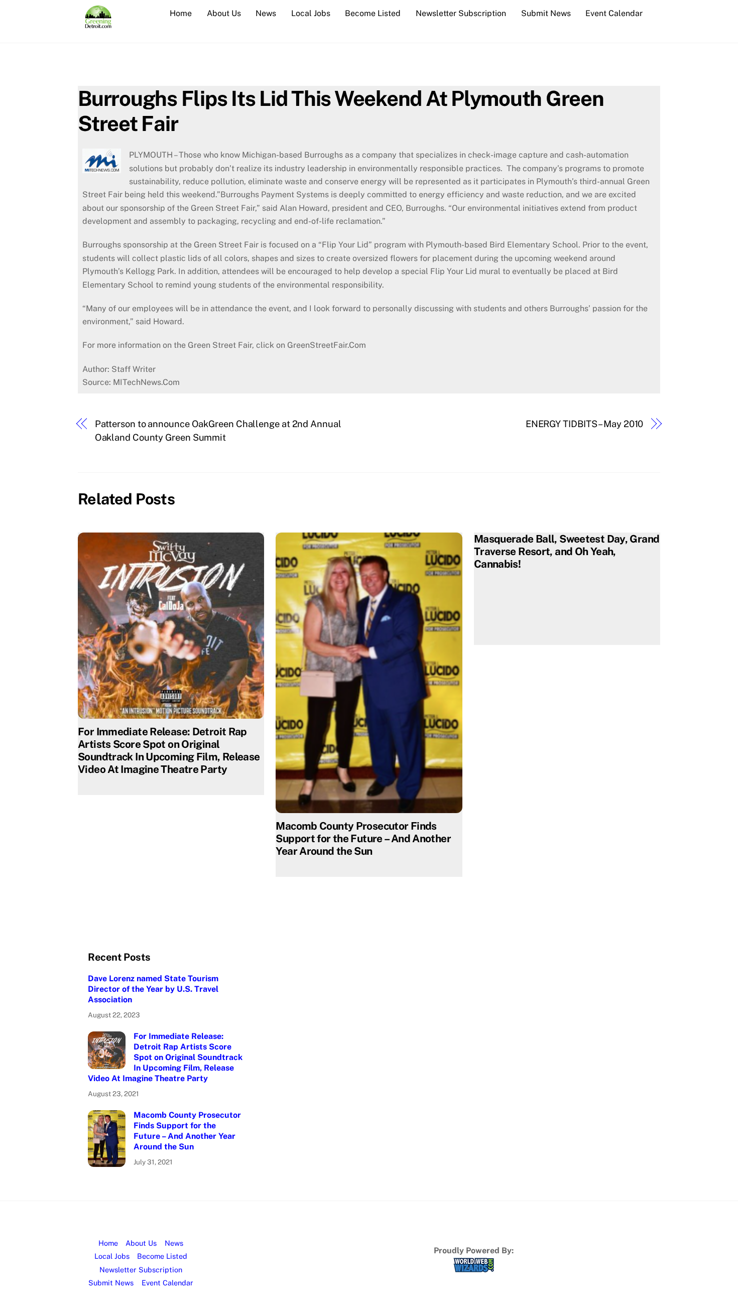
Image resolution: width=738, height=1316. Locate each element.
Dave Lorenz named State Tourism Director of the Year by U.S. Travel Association (153, 989)
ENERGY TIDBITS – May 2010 (585, 424)
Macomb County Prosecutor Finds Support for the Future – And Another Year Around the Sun (363, 838)
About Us (224, 13)
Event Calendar (614, 13)
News (266, 13)
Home (181, 13)
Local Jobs (310, 13)
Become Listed (373, 13)
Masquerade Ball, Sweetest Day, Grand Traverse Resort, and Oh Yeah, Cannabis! (567, 551)
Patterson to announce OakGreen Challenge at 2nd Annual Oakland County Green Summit (218, 430)
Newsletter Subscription (461, 13)
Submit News (546, 13)
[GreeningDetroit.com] (98, 23)
